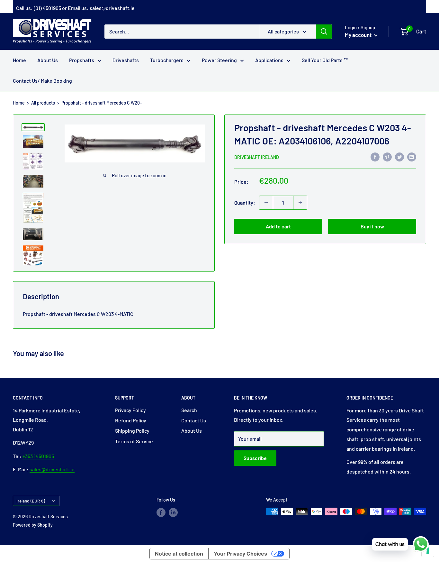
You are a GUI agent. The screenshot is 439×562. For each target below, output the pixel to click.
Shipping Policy (132, 431)
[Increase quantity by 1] (300, 202)
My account (358, 35)
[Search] (324, 31)
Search (189, 410)
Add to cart (278, 226)
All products (43, 103)
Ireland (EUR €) (30, 500)
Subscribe (255, 458)
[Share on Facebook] (375, 156)
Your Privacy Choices (240, 553)
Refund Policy (130, 420)
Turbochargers (167, 60)
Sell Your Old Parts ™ (325, 60)
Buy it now (372, 226)
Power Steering (219, 60)
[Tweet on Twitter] (399, 156)
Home (19, 60)
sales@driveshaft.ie (112, 8)
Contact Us (193, 420)
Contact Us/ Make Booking (42, 81)
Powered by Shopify (33, 525)
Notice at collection (179, 553)
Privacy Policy (130, 410)
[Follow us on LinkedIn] (173, 512)
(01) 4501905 (47, 8)
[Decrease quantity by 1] (266, 202)
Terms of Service (134, 441)
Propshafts (81, 60)
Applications (269, 60)
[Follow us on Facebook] (161, 512)
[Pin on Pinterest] (387, 156)
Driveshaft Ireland (256, 157)
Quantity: (244, 202)
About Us (47, 60)
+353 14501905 (38, 456)
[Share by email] (411, 156)
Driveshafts (125, 60)
